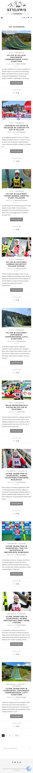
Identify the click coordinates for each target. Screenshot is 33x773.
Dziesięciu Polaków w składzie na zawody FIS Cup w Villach (16, 128)
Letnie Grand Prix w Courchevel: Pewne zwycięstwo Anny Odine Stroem (16, 620)
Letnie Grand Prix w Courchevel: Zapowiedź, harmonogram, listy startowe (16, 692)
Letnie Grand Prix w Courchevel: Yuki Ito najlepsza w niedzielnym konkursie (16, 549)
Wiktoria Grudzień (21, 64)
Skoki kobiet (22, 543)
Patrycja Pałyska (21, 482)
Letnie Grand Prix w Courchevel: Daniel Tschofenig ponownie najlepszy (16, 477)
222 (16, 735)
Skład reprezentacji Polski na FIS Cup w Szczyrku (16, 407)
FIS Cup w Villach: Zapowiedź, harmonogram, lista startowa (16, 58)
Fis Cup (11, 52)
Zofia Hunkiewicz (21, 132)
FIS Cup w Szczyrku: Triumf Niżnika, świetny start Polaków (16, 196)
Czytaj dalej (16, 83)
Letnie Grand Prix (11, 471)
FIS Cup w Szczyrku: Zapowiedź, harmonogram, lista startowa (16, 336)
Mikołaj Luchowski (21, 268)
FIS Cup (11, 259)
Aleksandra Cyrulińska (21, 200)
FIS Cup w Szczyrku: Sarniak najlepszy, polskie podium (16, 264)
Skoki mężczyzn (19, 52)
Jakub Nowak (21, 412)
